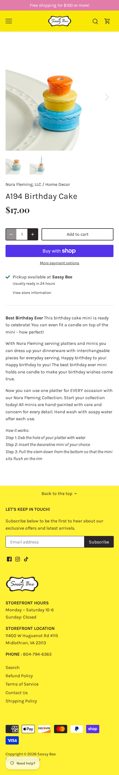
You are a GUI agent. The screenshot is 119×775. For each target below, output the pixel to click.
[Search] (95, 21)
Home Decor (57, 184)
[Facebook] (9, 559)
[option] (59, 97)
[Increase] (32, 234)
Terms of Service (22, 684)
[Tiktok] (26, 559)
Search (13, 667)
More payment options (59, 263)
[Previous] (12, 97)
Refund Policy (19, 675)
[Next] (106, 97)
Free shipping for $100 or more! (59, 5)
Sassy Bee (46, 754)
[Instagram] (17, 559)
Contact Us (17, 692)
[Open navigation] (9, 21)
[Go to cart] (107, 21)
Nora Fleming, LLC (23, 184)
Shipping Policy (21, 701)
